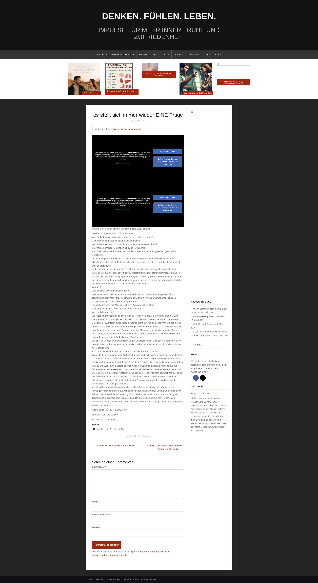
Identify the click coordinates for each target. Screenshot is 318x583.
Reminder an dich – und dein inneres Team (121, 92)
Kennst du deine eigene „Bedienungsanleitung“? (233, 82)
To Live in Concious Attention (126, 129)
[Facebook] (196, 378)
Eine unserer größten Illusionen (208, 316)
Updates (102, 54)
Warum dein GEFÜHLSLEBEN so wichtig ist (159, 74)
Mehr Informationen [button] (122, 163)
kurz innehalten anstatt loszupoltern (198, 93)
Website (96, 527)
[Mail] (203, 378)
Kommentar (99, 467)
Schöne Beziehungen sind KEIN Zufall (115, 445)
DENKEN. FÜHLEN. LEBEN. (159, 16)
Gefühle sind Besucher (204, 324)
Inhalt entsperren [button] (167, 151)
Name (96, 501)
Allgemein (146, 436)
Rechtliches (214, 54)
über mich (195, 54)
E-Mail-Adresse (101, 514)
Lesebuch (179, 54)
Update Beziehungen (91, 93)
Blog (166, 54)
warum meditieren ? (123, 54)
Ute (143, 121)
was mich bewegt (148, 54)
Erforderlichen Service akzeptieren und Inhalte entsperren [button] (168, 161)
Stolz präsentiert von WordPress (104, 579)
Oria (132, 579)
